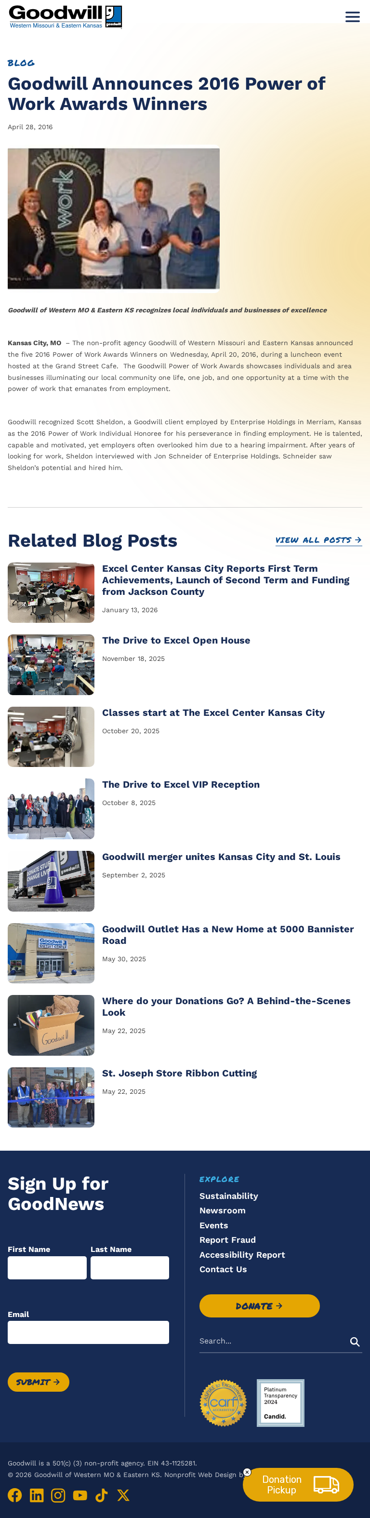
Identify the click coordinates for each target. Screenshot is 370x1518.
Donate (254, 1306)
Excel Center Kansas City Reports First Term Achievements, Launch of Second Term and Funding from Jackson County (225, 580)
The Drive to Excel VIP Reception (181, 784)
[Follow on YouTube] (80, 1495)
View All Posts (314, 540)
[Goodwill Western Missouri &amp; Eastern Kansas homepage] (65, 16)
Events (213, 1225)
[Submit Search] (355, 1341)
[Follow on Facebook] (15, 1495)
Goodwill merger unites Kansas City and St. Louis (221, 856)
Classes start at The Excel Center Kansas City (213, 712)
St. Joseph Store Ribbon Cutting (179, 1073)
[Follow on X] (123, 1495)
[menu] (350, 17)
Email (18, 1314)
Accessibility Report (242, 1254)
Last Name (111, 1249)
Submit (33, 1381)
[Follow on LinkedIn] (36, 1495)
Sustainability (228, 1196)
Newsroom (222, 1210)
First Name (29, 1249)
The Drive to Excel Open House (176, 640)
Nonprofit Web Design (200, 1474)
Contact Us (223, 1269)
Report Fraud (227, 1240)
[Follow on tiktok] (101, 1495)
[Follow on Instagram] (58, 1495)
